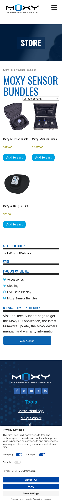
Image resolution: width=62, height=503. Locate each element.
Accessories (15, 279)
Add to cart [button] (14, 157)
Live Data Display (19, 292)
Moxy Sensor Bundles (22, 298)
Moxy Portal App (31, 411)
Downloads (27, 340)
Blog (31, 425)
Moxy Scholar (31, 418)
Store (6, 69)
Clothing (12, 285)
